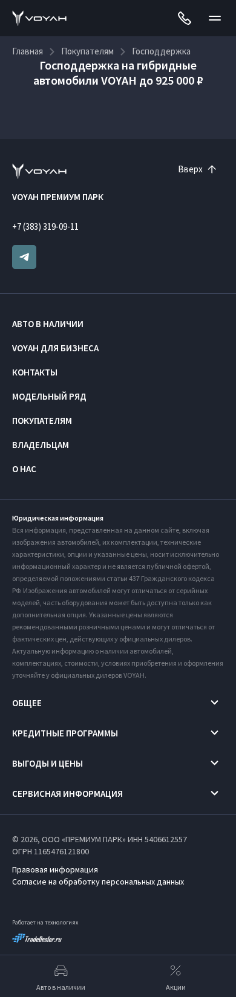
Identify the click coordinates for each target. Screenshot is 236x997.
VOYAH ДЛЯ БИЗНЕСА (55, 348)
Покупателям (42, 420)
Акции (176, 987)
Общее (27, 703)
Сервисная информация (67, 793)
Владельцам (40, 444)
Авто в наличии (48, 324)
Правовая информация (55, 869)
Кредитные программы (65, 733)
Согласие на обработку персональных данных (98, 881)
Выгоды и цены (47, 763)
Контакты (34, 372)
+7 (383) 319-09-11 (45, 226)
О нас (24, 469)
